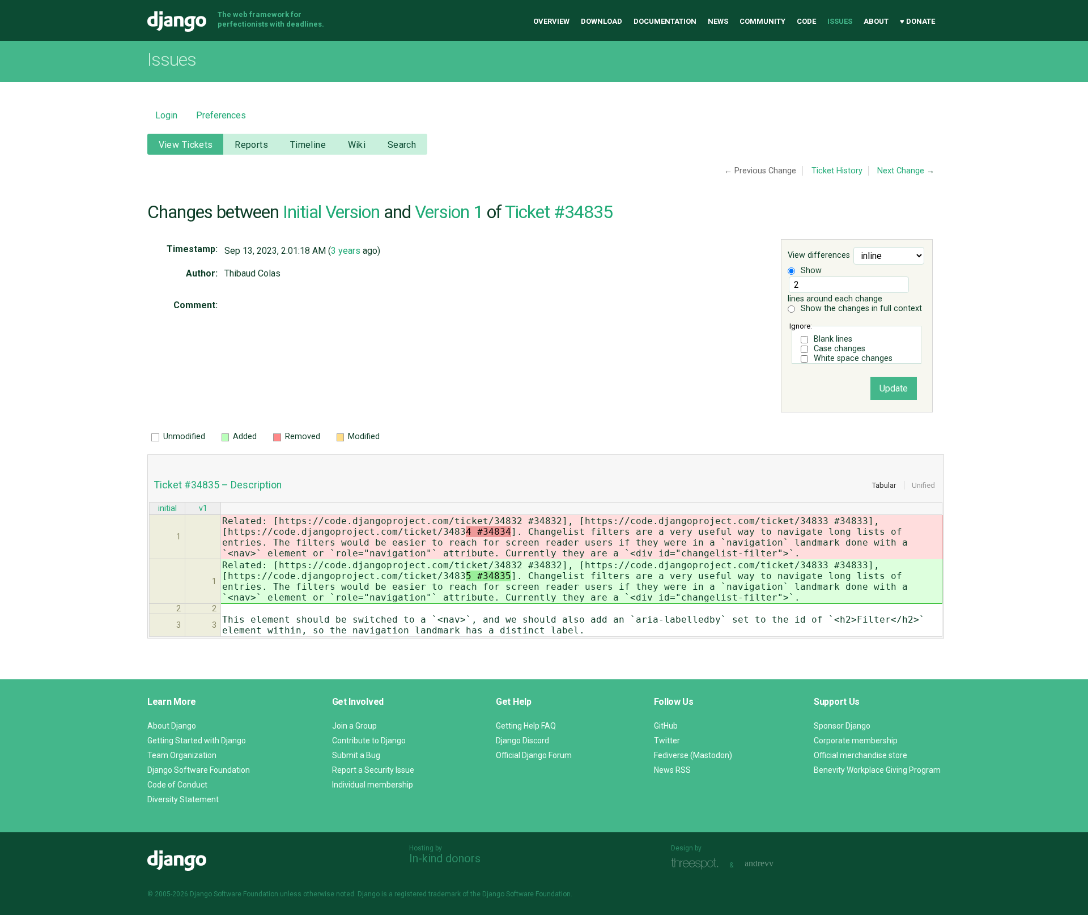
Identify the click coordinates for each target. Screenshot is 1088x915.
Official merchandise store (860, 755)
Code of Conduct (177, 784)
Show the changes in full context (860, 308)
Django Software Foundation (198, 769)
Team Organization (181, 755)
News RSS (672, 769)
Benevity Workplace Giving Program (877, 769)
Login (166, 115)
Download (601, 21)
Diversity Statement (183, 799)
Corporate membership (856, 740)
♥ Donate (917, 21)
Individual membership (372, 784)
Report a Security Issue (373, 769)
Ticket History (836, 171)
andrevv (771, 863)
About (876, 21)
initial (167, 508)
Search (402, 144)
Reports (251, 144)
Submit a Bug (356, 755)
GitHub (666, 725)
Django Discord (522, 740)
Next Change (900, 171)
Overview (551, 21)
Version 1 (449, 212)
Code (806, 21)
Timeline (308, 144)
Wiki (357, 144)
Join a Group (354, 725)
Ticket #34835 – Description (218, 485)
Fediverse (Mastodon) (693, 755)
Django (176, 21)
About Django (171, 725)
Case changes (839, 349)
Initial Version (331, 212)
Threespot (697, 863)
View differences (819, 256)
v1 (203, 508)
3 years (345, 250)
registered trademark (427, 894)
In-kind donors (445, 858)
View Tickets (186, 144)
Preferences (221, 115)
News (718, 21)
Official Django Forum (534, 755)
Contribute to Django (369, 740)
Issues (839, 21)
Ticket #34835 (559, 212)
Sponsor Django (842, 725)
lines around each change (835, 299)
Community (762, 21)
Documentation (665, 21)
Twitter (667, 740)
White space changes (853, 358)
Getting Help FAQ (526, 725)
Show (810, 270)
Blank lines (833, 339)
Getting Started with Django (196, 740)
